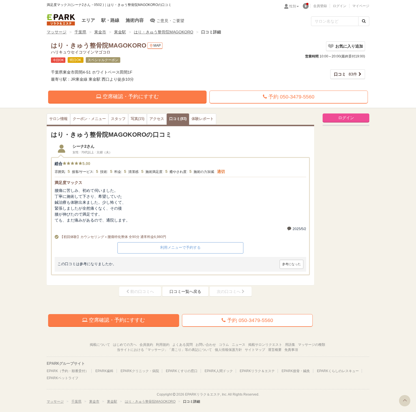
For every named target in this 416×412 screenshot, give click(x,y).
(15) (137, 119)
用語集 (290, 345)
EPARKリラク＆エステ (61, 19)
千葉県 (80, 32)
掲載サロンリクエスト (265, 345)
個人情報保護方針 (228, 350)
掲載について (100, 345)
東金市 (100, 32)
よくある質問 (182, 345)
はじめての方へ (125, 345)
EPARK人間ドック (219, 371)
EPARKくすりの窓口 (182, 371)
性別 (292, 6)
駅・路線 (110, 20)
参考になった (291, 264)
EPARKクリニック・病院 (140, 371)
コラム (224, 345)
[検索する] (364, 21)
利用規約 (163, 345)
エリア (88, 20)
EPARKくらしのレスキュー (338, 371)
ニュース (238, 345)
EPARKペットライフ (62, 378)
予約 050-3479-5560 (290, 97)
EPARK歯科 (104, 371)
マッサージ (57, 32)
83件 (345, 74)
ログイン (339, 6)
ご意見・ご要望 (170, 20)
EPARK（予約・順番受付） (68, 371)
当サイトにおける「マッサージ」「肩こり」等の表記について (164, 350)
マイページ (360, 6)
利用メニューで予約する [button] (180, 247)
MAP (157, 46)
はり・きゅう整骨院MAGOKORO (163, 32)
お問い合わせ (206, 345)
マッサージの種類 (311, 345)
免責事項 (291, 350)
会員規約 (146, 345)
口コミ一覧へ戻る (185, 291)
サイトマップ (255, 350)
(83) (177, 119)
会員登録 (320, 6)
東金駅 (120, 32)
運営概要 (275, 350)
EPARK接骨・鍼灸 (296, 371)
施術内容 (135, 20)
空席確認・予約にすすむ (130, 96)
